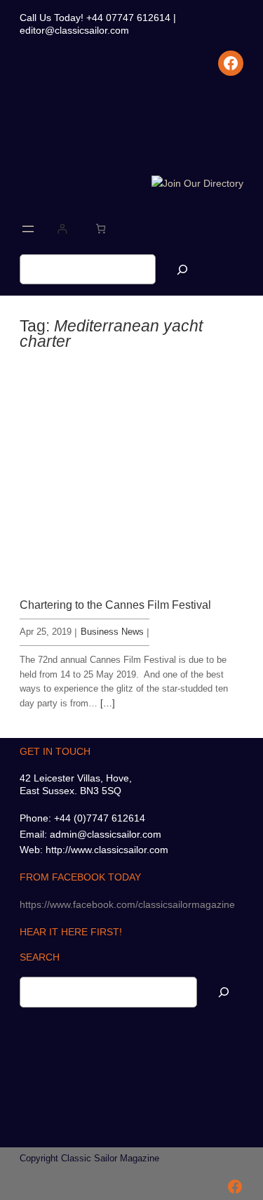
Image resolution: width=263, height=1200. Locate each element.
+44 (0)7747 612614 (99, 818)
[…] (107, 703)
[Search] (182, 269)
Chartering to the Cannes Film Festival (115, 604)
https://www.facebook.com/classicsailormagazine (127, 904)
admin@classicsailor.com (105, 834)
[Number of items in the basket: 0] (100, 228)
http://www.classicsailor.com (107, 849)
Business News (112, 631)
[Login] (62, 228)
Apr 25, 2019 (46, 631)
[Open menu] (28, 228)
